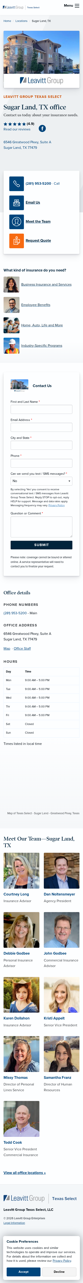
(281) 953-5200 (15, 613)
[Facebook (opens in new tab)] (44, 128)
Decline (59, 1272)
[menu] (77, 6)
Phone (16, 456)
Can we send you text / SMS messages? (39, 474)
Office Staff (22, 648)
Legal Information (14, 1223)
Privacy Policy (62, 1261)
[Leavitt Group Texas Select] (21, 7)
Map (7, 648)
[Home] (40, 1198)
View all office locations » (25, 1173)
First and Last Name (25, 402)
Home (7, 21)
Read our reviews (17, 129)
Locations (21, 21)
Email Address (21, 420)
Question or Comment (27, 513)
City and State (21, 438)
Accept (24, 1272)
